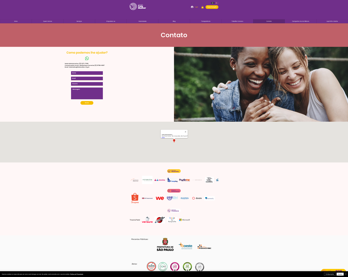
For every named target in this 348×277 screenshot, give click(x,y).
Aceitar (340, 274)
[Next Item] (215, 180)
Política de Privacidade (76, 274)
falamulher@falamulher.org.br (79, 67)
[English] (216, 3)
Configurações (330, 274)
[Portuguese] (213, 3)
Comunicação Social (72, 65)
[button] (202, 7)
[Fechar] (346, 274)
